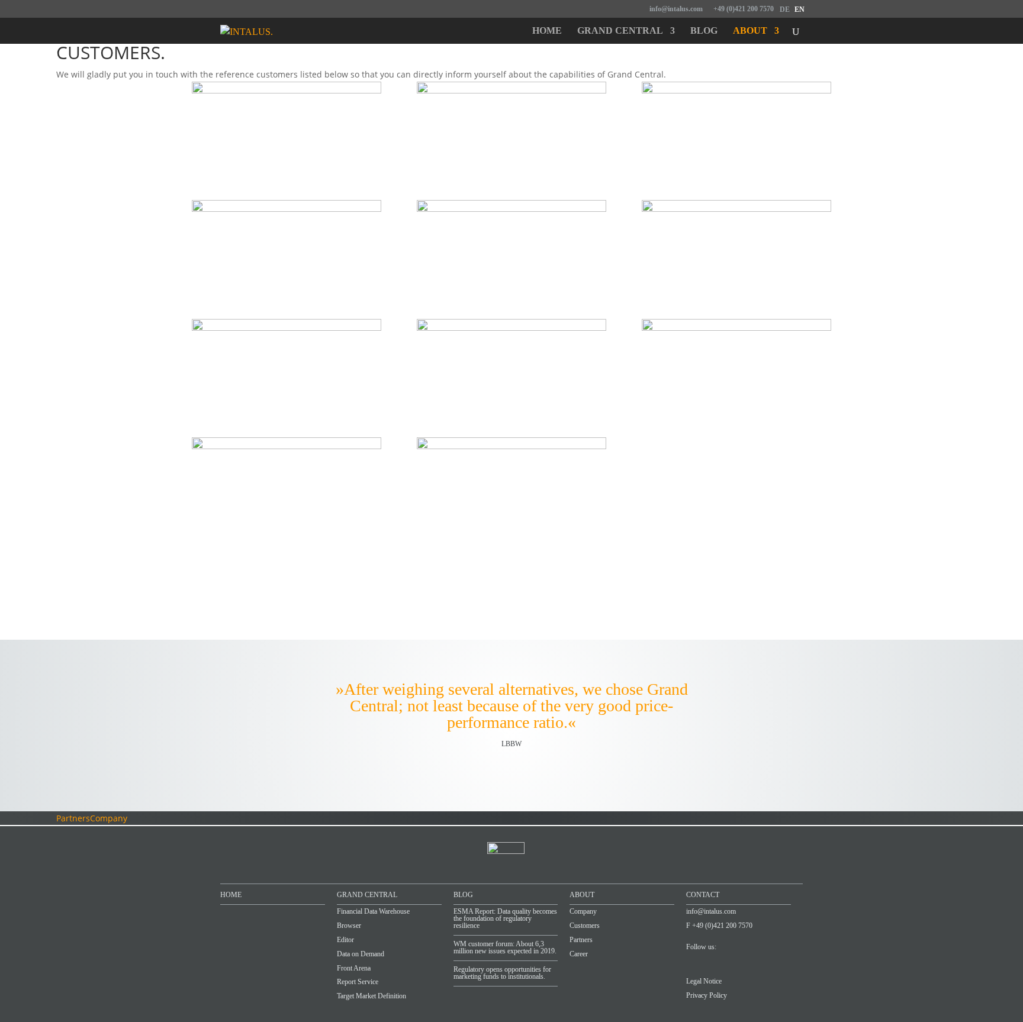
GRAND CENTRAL (367, 895)
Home (547, 31)
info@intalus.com (676, 9)
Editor (345, 940)
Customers (585, 925)
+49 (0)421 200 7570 (743, 9)
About (750, 31)
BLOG (463, 895)
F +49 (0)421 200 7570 (719, 925)
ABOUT (582, 895)
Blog (704, 31)
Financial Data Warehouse (373, 911)
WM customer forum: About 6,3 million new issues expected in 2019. (504, 947)
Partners (73, 818)
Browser (349, 925)
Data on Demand (360, 954)
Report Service (357, 982)
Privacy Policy (706, 995)
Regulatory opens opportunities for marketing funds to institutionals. (502, 973)
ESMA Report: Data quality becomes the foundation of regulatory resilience (505, 918)
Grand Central (620, 31)
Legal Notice (704, 981)
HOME (231, 895)
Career (579, 954)
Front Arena (354, 968)
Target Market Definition (371, 996)
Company (108, 818)
